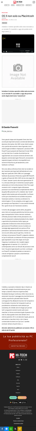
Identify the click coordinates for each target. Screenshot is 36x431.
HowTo (18, 386)
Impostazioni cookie (18, 423)
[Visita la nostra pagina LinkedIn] (21, 360)
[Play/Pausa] (4, 51)
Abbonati (28, 5)
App (18, 380)
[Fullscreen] (32, 51)
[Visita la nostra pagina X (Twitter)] (23, 360)
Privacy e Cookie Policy (18, 420)
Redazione (5, 19)
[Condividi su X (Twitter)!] (15, 429)
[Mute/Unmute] (6, 51)
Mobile (18, 373)
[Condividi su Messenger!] (6, 429)
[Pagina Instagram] (34, 2)
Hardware (18, 370)
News (12, 5)
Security (18, 383)
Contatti (18, 418)
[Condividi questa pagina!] (19, 429)
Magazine (5, 12)
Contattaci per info (18, 346)
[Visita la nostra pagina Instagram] (19, 360)
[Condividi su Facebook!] (2, 429)
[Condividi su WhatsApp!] (11, 429)
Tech (18, 389)
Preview (4, 23)
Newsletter (20, 5)
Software (18, 376)
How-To (7, 5)
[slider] (10, 51)
